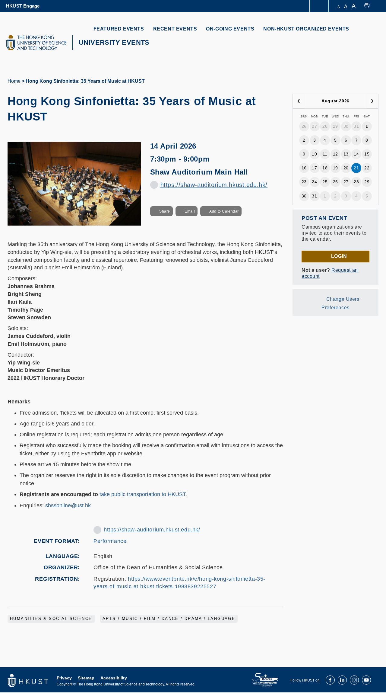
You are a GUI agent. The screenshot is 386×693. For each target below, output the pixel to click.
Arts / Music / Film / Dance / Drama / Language (169, 619)
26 (304, 126)
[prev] (299, 101)
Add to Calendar (224, 211)
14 (356, 154)
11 (325, 154)
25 (324, 181)
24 (314, 181)
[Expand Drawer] (319, 6)
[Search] (370, 32)
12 (335, 154)
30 (346, 126)
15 (366, 154)
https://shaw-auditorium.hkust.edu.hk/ (213, 184)
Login (339, 256)
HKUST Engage (23, 5)
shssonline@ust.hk (68, 505)
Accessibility (113, 677)
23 (304, 181)
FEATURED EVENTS (118, 28)
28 (324, 126)
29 (335, 126)
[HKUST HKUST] (36, 42)
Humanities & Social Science (51, 619)
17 (314, 167)
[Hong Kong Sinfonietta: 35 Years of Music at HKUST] (74, 183)
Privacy (64, 677)
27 (314, 126)
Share (164, 211)
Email (190, 211)
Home (14, 81)
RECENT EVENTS (175, 28)
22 (366, 167)
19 (335, 167)
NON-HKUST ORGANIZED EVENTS (306, 28)
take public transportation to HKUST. (143, 494)
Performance (109, 541)
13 (346, 154)
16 (304, 167)
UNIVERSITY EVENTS (114, 42)
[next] (372, 101)
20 (346, 167)
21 (356, 167)
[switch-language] (370, 6)
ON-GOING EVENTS (230, 28)
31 (356, 126)
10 (314, 154)
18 (324, 167)
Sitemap (86, 677)
